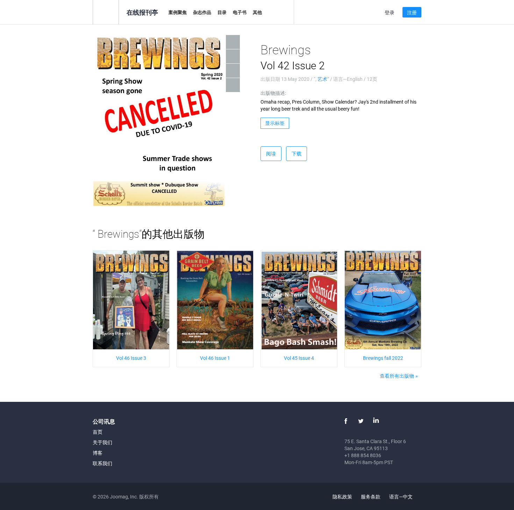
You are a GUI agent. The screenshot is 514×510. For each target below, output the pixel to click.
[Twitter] (361, 421)
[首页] (106, 11)
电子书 (240, 12)
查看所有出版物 (397, 375)
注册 (412, 12)
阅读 (271, 153)
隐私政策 (342, 496)
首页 (97, 431)
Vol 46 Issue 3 (131, 358)
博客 (97, 452)
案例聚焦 (178, 12)
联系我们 (102, 463)
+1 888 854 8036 (362, 455)
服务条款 (370, 496)
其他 (257, 12)
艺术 (322, 79)
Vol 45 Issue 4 (299, 358)
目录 (222, 12)
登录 (389, 12)
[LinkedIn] (376, 421)
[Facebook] (346, 421)
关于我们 (102, 442)
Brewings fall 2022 (383, 358)
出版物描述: (273, 93)
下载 (296, 153)
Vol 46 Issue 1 (215, 358)
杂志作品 (202, 12)
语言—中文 (401, 496)
